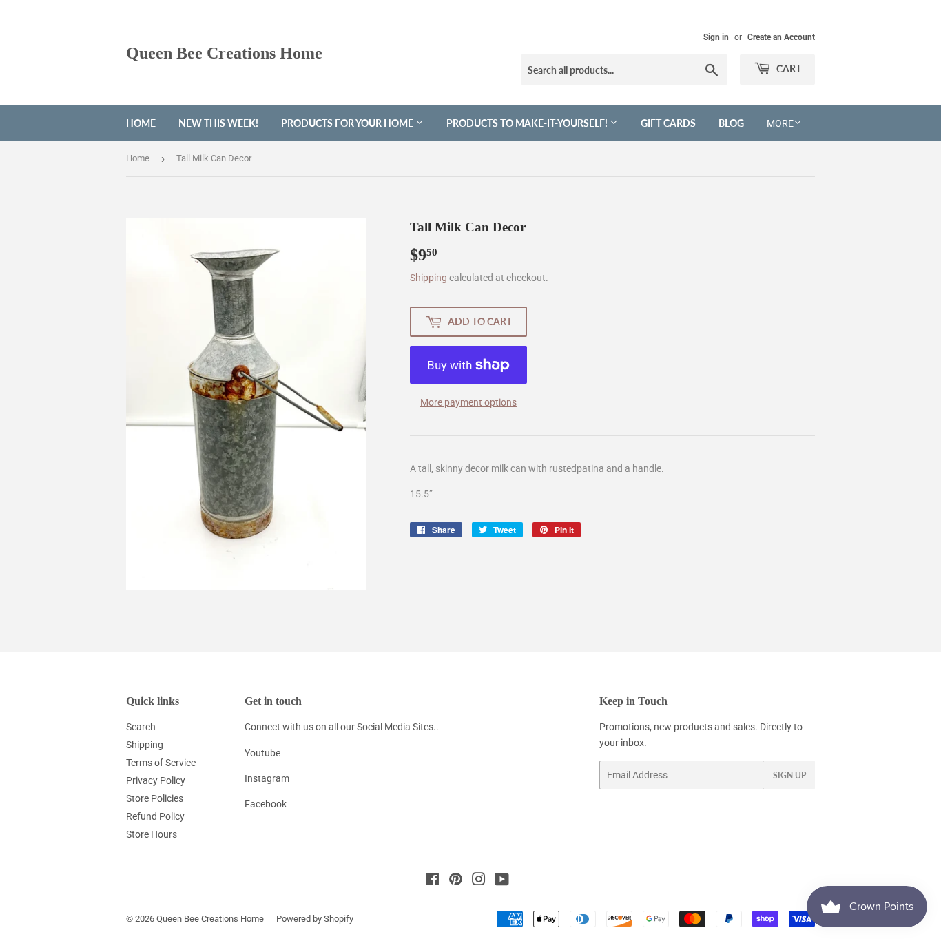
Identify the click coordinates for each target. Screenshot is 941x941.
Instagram (267, 778)
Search (141, 726)
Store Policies (154, 798)
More (780, 123)
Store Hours (151, 834)
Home (141, 123)
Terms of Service (161, 762)
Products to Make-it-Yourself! (528, 123)
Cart (787, 68)
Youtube (262, 752)
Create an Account (781, 37)
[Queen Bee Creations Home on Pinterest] (455, 881)
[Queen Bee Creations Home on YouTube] (502, 881)
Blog (731, 123)
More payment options (468, 402)
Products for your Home (348, 123)
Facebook (266, 803)
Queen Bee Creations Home (224, 52)
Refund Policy (155, 816)
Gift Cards (668, 123)
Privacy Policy (155, 780)
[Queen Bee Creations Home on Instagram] (479, 881)
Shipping (428, 277)
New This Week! (218, 123)
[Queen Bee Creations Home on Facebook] (432, 881)
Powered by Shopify (314, 918)
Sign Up (789, 775)
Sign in (716, 37)
